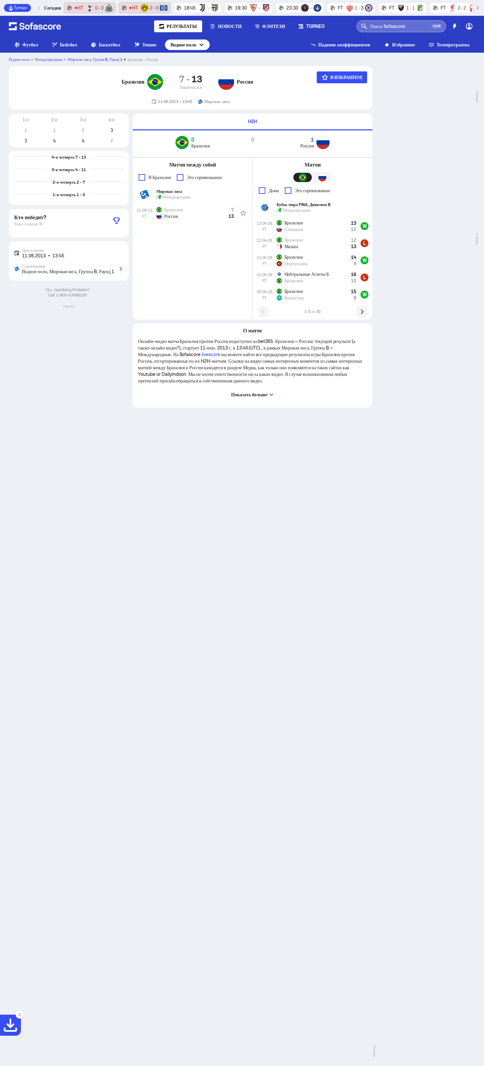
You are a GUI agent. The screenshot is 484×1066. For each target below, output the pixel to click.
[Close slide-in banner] (20, 1015)
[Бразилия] (155, 82)
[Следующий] (477, 8)
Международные (49, 59)
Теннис (149, 44)
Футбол (30, 44)
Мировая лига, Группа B (95, 59)
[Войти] (469, 26)
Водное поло (183, 44)
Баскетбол (110, 44)
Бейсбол (68, 44)
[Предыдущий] (39, 8)
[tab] (252, 122)
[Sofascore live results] (35, 26)
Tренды (20, 7)
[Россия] (226, 82)
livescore (211, 354)
